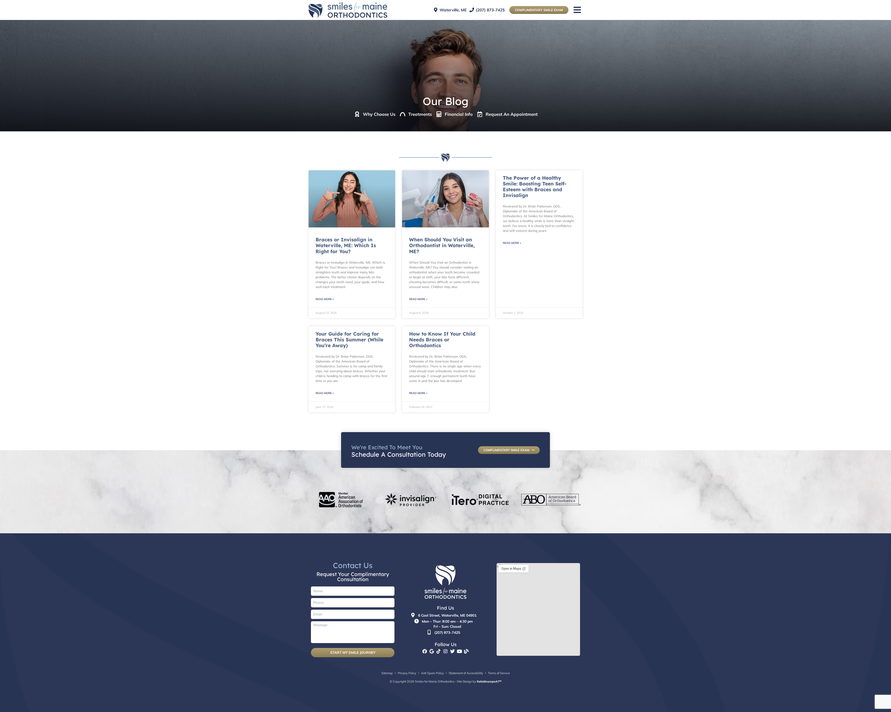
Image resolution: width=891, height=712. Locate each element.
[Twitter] (452, 651)
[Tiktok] (438, 651)
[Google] (431, 651)
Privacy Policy (407, 673)
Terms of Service (499, 673)
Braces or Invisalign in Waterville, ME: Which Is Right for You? (346, 245)
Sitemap (387, 673)
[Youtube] (459, 651)
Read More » (325, 299)
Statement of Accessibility (466, 673)
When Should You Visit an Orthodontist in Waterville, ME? (442, 245)
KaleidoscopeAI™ (489, 681)
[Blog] (466, 651)
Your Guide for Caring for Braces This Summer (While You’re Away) (349, 339)
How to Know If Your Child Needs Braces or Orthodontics (442, 339)
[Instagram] (445, 651)
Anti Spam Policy (432, 673)
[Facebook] (424, 651)
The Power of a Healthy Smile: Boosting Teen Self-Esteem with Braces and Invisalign (534, 186)
